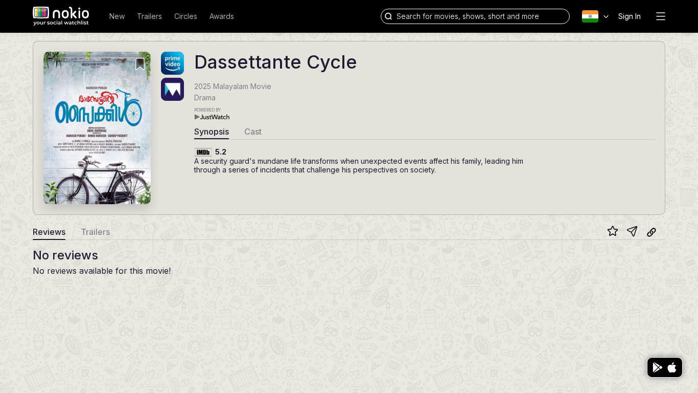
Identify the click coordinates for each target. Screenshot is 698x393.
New (117, 16)
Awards (222, 16)
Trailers (149, 16)
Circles (185, 16)
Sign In (629, 16)
